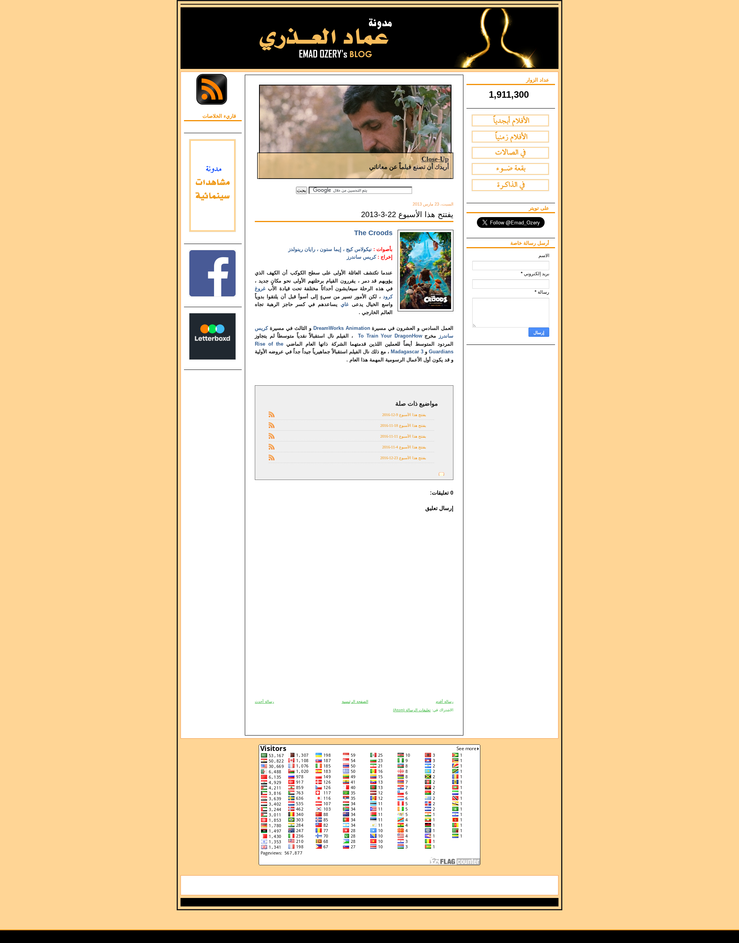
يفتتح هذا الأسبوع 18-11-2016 (403, 425)
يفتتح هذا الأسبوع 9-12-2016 (404, 415)
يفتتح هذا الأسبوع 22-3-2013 (407, 214)
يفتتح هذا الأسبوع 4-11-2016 (404, 447)
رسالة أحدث (264, 701)
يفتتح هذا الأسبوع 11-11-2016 (403, 436)
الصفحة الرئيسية (355, 701)
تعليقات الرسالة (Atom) (412, 710)
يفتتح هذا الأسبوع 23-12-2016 (403, 458)
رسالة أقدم (444, 701)
